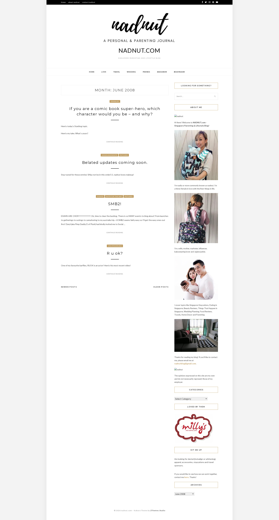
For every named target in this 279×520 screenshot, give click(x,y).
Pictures (124, 155)
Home (63, 2)
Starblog (115, 101)
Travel (116, 72)
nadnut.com (139, 50)
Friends (146, 72)
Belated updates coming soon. (115, 162)
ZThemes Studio (157, 510)
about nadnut (74, 2)
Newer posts (69, 287)
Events (100, 196)
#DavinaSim (179, 72)
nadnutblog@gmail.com (185, 363)
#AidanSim (162, 72)
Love (103, 72)
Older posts (161, 287)
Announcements (109, 155)
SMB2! (114, 204)
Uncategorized (115, 246)
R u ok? (115, 253)
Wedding (131, 72)
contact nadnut (88, 2)
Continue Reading (115, 142)
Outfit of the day (114, 196)
